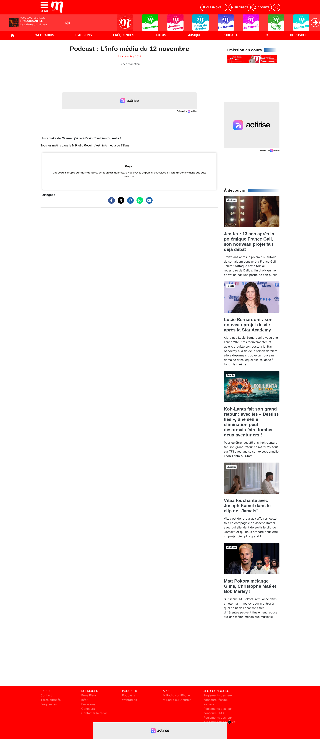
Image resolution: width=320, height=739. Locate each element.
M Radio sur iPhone (176, 695)
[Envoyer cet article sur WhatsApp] (139, 202)
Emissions (83, 35)
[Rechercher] (276, 7)
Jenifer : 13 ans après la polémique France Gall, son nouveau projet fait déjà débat (249, 241)
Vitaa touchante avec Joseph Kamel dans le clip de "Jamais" (247, 505)
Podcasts (231, 35)
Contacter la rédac (94, 713)
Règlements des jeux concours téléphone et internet (219, 722)
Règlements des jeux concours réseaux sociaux (218, 699)
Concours (88, 708)
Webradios (44, 35)
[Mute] (67, 23)
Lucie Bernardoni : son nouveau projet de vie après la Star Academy (248, 324)
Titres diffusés (51, 700)
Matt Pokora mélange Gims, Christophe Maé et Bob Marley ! (250, 586)
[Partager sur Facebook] (110, 202)
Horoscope (299, 35)
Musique (194, 35)
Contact (46, 695)
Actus (161, 35)
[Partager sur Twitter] (120, 202)
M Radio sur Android (177, 700)
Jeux (265, 35)
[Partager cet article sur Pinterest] (129, 202)
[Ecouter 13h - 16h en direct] (252, 59)
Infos (84, 700)
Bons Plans (88, 695)
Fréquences (123, 35)
